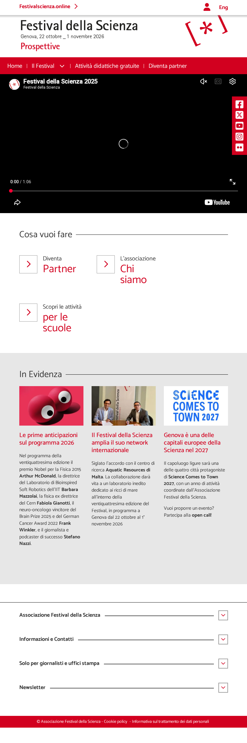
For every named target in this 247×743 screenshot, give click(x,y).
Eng (223, 7)
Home (14, 66)
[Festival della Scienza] (123, 33)
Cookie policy (115, 721)
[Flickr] (239, 147)
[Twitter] (239, 115)
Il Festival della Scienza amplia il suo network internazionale (122, 443)
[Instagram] (239, 136)
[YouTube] (239, 125)
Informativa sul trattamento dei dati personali (170, 721)
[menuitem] (14, 66)
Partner (59, 266)
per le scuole (62, 319)
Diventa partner (168, 66)
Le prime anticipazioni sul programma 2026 (48, 439)
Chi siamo (138, 270)
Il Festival (43, 66)
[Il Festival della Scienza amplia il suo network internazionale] (124, 406)
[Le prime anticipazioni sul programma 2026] (51, 406)
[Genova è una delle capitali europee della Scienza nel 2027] (196, 406)
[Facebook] (239, 104)
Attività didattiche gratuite (107, 66)
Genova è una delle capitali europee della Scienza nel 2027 (192, 443)
